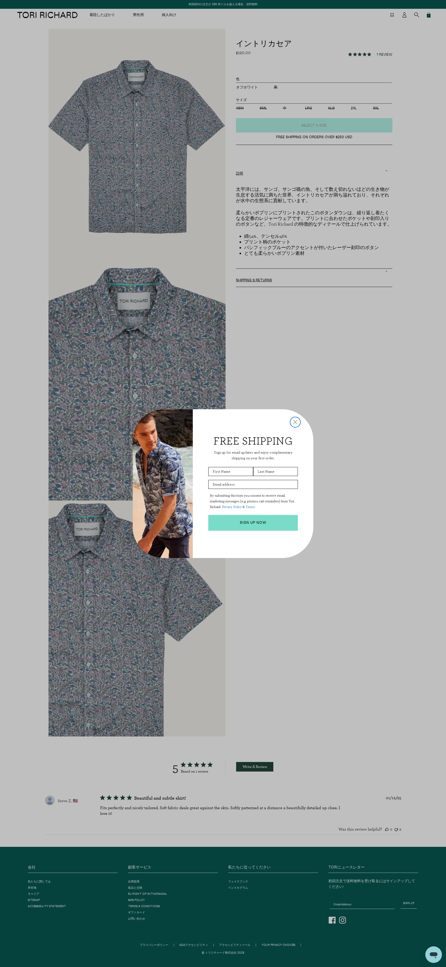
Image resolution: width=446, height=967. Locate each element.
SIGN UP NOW (253, 523)
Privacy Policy (232, 507)
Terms (249, 507)
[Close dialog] (295, 422)
